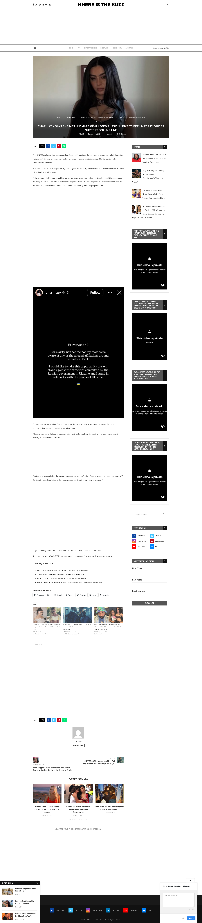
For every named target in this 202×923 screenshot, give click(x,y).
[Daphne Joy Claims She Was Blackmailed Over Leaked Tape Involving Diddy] (7, 903)
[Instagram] (40, 5)
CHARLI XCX (38, 644)
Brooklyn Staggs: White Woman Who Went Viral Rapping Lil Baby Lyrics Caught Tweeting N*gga (70, 582)
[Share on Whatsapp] (64, 146)
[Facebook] (33, 5)
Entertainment (90, 48)
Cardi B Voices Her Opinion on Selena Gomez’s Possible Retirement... (78, 809)
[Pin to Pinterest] (59, 146)
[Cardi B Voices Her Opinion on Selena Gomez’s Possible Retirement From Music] (78, 793)
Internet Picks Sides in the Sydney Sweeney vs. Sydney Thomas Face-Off (61, 578)
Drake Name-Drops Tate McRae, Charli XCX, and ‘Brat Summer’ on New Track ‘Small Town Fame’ (107, 626)
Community (117, 48)
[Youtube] (46, 5)
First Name (137, 568)
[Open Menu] (35, 48)
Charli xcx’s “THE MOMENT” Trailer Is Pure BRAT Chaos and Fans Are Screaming (77, 626)
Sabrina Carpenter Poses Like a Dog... (25, 890)
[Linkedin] (43, 5)
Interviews (105, 48)
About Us (129, 48)
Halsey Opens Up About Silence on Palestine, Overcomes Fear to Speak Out (62, 570)
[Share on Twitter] (53, 146)
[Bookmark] (58, 787)
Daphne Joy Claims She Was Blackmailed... (24, 902)
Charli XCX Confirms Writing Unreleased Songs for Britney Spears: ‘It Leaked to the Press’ (47, 626)
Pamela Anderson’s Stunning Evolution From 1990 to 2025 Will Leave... (47, 809)
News (78, 48)
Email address (138, 591)
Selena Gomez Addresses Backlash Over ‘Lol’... (25, 915)
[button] (36, 802)
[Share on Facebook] (48, 146)
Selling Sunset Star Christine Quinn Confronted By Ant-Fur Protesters (60, 574)
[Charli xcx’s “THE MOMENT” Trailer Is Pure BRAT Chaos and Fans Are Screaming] (77, 615)
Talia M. (81, 134)
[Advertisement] (101, 27)
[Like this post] (43, 146)
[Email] (50, 5)
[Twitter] (36, 5)
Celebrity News (70, 117)
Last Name (137, 579)
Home (71, 48)
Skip (183, 918)
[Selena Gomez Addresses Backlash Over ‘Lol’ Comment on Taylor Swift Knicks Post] (7, 916)
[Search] (168, 5)
